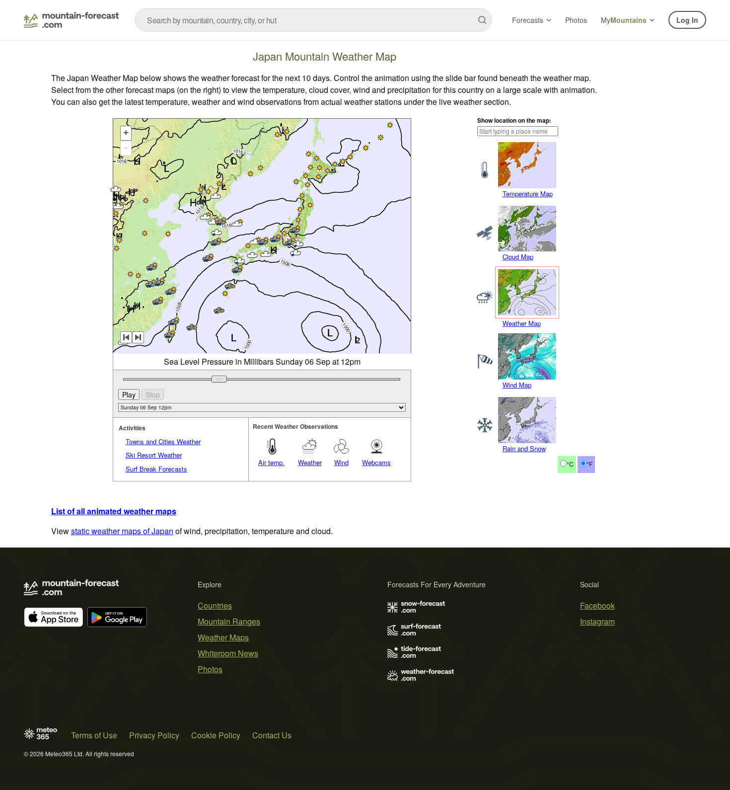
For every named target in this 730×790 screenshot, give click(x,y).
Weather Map (522, 323)
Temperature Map (528, 193)
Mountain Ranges (229, 621)
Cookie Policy (215, 735)
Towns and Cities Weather (163, 441)
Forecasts (527, 20)
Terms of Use (94, 735)
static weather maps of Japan (122, 531)
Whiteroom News (228, 653)
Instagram (597, 621)
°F (589, 464)
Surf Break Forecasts (156, 469)
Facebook (597, 605)
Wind (341, 462)
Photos (576, 20)
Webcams (376, 462)
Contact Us (272, 735)
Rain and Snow (524, 448)
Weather (310, 462)
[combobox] (313, 20)
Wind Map (517, 385)
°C (570, 464)
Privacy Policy (154, 735)
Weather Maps (223, 637)
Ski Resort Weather (154, 455)
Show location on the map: (514, 120)
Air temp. (271, 462)
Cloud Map (518, 256)
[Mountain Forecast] (71, 20)
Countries (215, 605)
